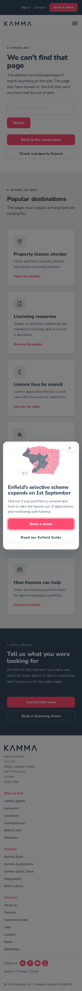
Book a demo (41, 524)
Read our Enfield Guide (41, 537)
